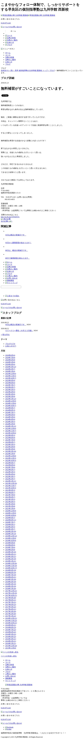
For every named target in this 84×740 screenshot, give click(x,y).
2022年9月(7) (10, 463)
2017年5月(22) (10, 607)
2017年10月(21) (11, 595)
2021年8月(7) (10, 492)
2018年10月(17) (11, 568)
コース (7, 55)
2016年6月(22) (10, 632)
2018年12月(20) (11, 563)
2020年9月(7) (10, 518)
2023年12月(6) (10, 428)
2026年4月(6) (10, 364)
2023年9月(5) (10, 435)
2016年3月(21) (10, 639)
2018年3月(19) (10, 584)
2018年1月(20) (10, 588)
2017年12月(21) (11, 591)
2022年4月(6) (10, 474)
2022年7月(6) (10, 467)
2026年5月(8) (10, 362)
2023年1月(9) (10, 454)
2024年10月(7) (10, 406)
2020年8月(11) (10, 520)
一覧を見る (5, 335)
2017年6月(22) (10, 605)
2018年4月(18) (10, 582)
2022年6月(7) (10, 470)
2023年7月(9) (10, 440)
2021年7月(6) (10, 495)
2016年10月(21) (11, 623)
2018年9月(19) (10, 570)
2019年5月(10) (10, 552)
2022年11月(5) (10, 458)
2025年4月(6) (10, 392)
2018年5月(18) (10, 579)
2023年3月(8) (10, 449)
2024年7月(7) (10, 412)
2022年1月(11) (10, 481)
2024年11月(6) (10, 403)
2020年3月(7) (10, 529)
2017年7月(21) (10, 602)
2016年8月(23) (10, 627)
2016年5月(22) (10, 634)
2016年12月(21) (11, 618)
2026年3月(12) (10, 367)
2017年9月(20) (10, 598)
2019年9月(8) (10, 543)
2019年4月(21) (10, 554)
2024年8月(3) (10, 410)
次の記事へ (5, 221)
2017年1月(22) (10, 616)
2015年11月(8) (10, 648)
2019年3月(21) (10, 556)
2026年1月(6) (10, 371)
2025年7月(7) (10, 385)
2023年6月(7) (10, 442)
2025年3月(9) (10, 394)
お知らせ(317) (10, 346)
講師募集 (8, 678)
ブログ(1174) (10, 344)
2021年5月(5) (10, 499)
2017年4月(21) (10, 609)
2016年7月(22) (10, 630)
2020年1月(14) (10, 534)
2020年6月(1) (10, 524)
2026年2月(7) (10, 369)
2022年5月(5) (10, 472)
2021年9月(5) (10, 490)
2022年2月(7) (10, 479)
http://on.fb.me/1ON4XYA (10, 217)
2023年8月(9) (10, 438)
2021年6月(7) (10, 497)
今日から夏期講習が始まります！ (18, 243)
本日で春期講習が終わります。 (17, 258)
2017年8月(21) (10, 600)
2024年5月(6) (10, 417)
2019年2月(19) (10, 559)
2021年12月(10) (11, 483)
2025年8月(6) (10, 383)
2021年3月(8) (10, 504)
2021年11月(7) (10, 486)
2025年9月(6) (10, 380)
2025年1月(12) (10, 399)
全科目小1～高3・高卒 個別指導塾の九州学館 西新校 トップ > (25, 70)
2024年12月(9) (10, 401)
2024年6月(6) (10, 415)
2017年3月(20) (10, 611)
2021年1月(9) (10, 508)
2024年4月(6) (10, 419)
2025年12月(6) (10, 374)
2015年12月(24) (11, 646)
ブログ (7, 64)
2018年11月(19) (11, 566)
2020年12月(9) (10, 511)
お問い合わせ (10, 676)
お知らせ (8, 62)
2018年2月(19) (10, 586)
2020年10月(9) (10, 515)
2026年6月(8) (10, 360)
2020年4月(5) (10, 527)
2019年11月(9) (10, 538)
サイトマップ (10, 681)
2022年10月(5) (10, 460)
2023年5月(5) (10, 444)
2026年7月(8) (10, 358)
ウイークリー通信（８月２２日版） (19, 331)
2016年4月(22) (10, 637)
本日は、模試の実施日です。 (16, 250)
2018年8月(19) (10, 572)
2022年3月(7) (10, 476)
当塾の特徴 (9, 57)
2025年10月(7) (10, 378)
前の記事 (7, 219)
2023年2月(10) (10, 451)
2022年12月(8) (10, 456)
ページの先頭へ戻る (9, 656)
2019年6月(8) (10, 550)
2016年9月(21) (10, 625)
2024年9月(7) (10, 408)
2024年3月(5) (10, 422)
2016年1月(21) (10, 643)
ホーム (7, 53)
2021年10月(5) (10, 488)
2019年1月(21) (10, 561)
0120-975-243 (6, 23)
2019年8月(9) (10, 545)
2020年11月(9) (10, 513)
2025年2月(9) (10, 396)
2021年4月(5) (10, 502)
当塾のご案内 (10, 60)
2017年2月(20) (10, 614)
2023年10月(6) (10, 433)
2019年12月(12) (11, 536)
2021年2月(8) (10, 506)
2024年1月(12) (10, 426)
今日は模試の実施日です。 (15, 235)
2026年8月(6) (10, 355)
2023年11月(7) (10, 431)
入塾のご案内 (10, 674)
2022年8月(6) (10, 465)
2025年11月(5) (10, 376)
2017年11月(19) (11, 593)
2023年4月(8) (10, 447)
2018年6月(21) (10, 577)
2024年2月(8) (10, 424)
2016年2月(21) (10, 641)
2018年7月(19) (10, 575)
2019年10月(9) (10, 540)
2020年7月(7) (10, 522)
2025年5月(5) (10, 390)
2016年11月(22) (11, 621)
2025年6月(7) (10, 387)
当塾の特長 (9, 665)
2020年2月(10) (10, 531)
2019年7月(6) (10, 547)
